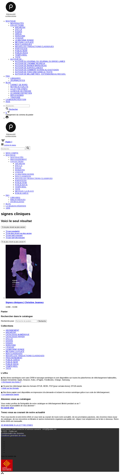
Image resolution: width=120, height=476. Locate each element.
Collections (17, 25)
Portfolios (21, 49)
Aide (8, 102)
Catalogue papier (15, 337)
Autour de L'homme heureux (30, 64)
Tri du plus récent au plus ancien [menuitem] (19, 233)
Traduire (15, 97)
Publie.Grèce (21, 193)
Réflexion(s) (17, 95)
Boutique (11, 21)
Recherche (42, 321)
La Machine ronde (24, 40)
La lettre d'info (18, 89)
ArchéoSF (20, 27)
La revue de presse (20, 91)
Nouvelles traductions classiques (34, 47)
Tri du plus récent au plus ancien (13, 227)
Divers (9, 341)
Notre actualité (19, 87)
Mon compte (12, 153)
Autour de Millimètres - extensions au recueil (40, 74)
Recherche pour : (8, 321)
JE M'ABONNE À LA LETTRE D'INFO (17, 425)
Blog (8, 83)
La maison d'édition (16, 100)
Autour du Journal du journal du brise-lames (40, 61)
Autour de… (16, 59)
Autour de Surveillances (29, 68)
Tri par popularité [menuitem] (13, 231)
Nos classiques (23, 44)
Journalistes (17, 80)
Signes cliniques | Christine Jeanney (25, 302)
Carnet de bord (18, 85)
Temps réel (21, 55)
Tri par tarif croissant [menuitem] (14, 236)
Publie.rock (21, 53)
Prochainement (18, 159)
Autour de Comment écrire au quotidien (37, 70)
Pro (8, 76)
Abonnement (12, 330)
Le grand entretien (21, 93)
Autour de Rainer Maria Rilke (31, 66)
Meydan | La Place (24, 42)
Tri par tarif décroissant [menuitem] (15, 238)
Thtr (17, 57)
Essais (18, 32)
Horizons (20, 36)
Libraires (15, 78)
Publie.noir (21, 51)
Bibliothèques (17, 200)
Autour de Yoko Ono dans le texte (33, 72)
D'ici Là (18, 30)
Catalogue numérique (17, 335)
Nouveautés (17, 23)
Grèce (18, 34)
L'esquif (19, 38)
